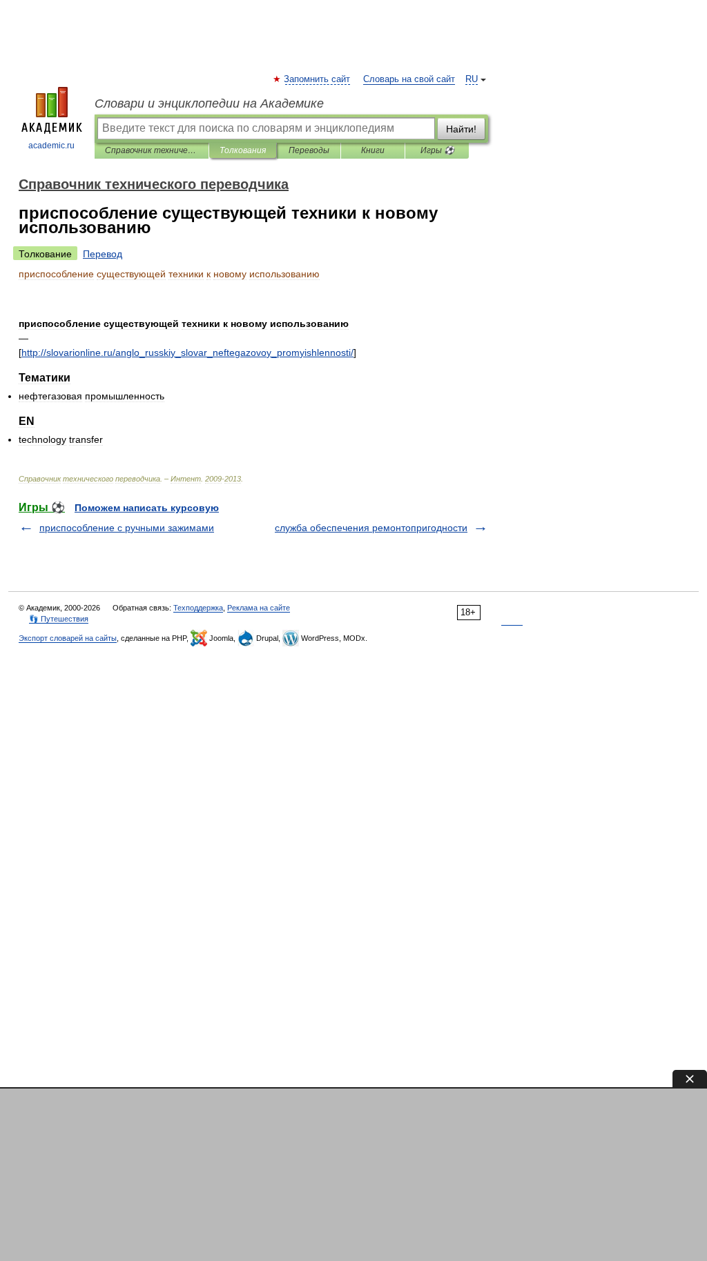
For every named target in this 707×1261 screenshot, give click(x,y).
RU (471, 79)
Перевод (102, 253)
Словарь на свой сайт (409, 79)
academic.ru (51, 145)
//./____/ (187, 352)
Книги (373, 150)
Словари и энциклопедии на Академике (209, 103)
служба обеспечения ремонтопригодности (371, 527)
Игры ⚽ (437, 150)
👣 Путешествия (58, 619)
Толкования (243, 150)
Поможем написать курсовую (147, 507)
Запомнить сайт (317, 79)
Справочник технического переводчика (151, 150)
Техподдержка (198, 608)
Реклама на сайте (258, 608)
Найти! (461, 129)
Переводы (309, 150)
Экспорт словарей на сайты (68, 638)
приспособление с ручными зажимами (126, 527)
